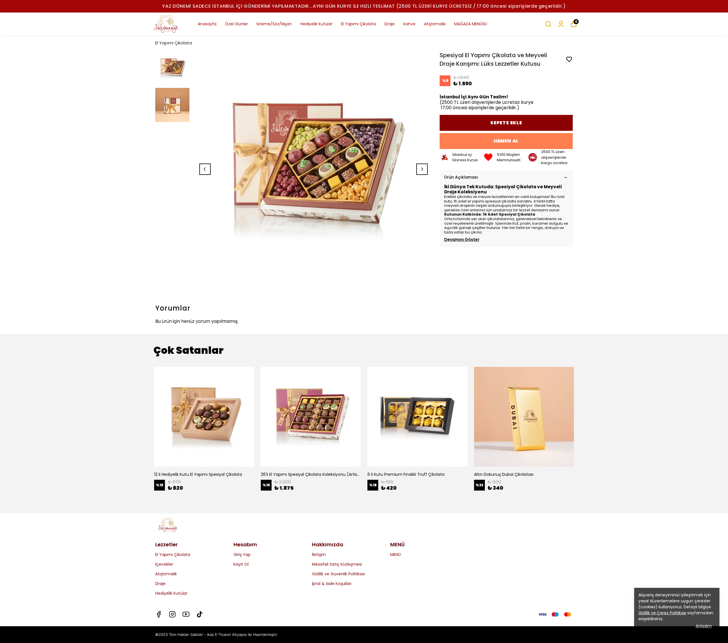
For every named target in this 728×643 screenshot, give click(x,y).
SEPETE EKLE (506, 122)
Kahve (409, 24)
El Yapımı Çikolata (358, 24)
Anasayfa (207, 24)
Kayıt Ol (241, 564)
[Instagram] (172, 614)
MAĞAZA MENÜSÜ (470, 24)
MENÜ (395, 554)
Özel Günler (236, 24)
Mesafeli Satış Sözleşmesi (337, 564)
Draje (389, 24)
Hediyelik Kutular (316, 24)
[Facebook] (158, 614)
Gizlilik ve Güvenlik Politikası (338, 574)
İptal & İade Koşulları (331, 583)
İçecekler (164, 564)
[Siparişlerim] (560, 24)
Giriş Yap (242, 554)
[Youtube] (186, 614)
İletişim (319, 554)
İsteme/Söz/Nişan (274, 24)
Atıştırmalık (435, 24)
